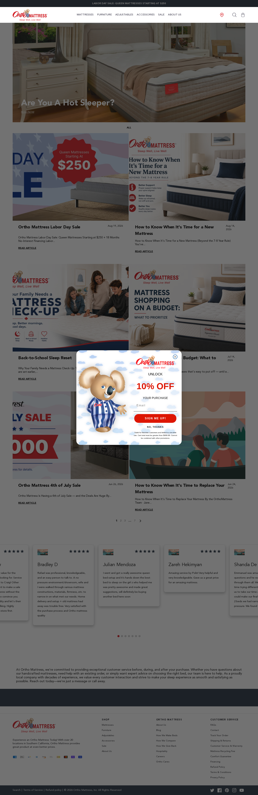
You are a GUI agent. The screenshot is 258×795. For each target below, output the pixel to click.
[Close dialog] (175, 357)
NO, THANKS (155, 427)
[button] (242, 14)
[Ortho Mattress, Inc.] (30, 15)
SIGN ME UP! (155, 418)
